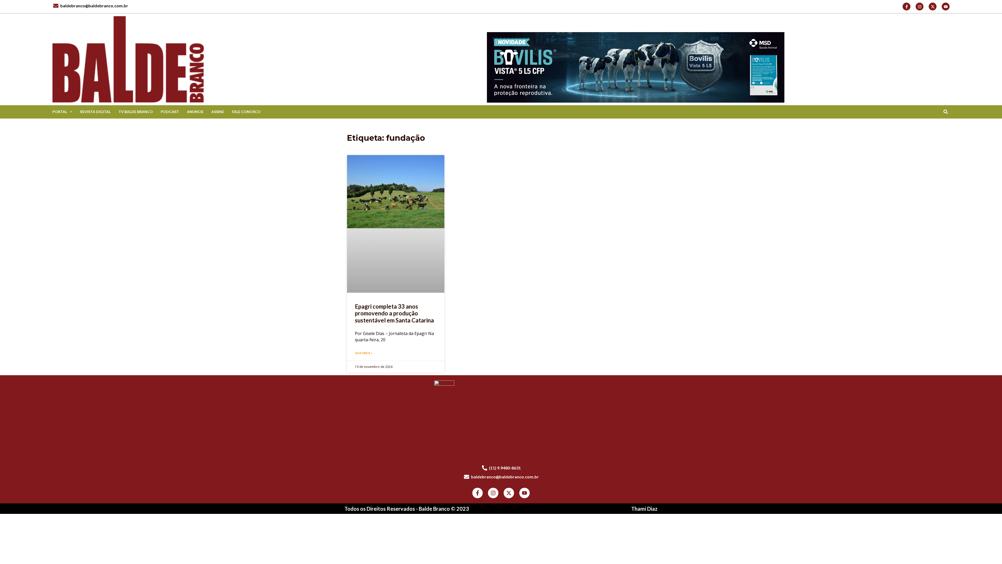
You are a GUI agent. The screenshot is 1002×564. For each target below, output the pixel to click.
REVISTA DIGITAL (95, 111)
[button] (945, 112)
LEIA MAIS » (363, 353)
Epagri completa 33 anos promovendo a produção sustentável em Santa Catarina (394, 313)
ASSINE (217, 111)
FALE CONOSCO (246, 111)
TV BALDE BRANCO (135, 111)
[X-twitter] (933, 6)
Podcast (170, 111)
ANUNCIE (195, 111)
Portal (59, 111)
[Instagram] (919, 6)
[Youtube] (946, 6)
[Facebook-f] (906, 6)
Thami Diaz (644, 509)
